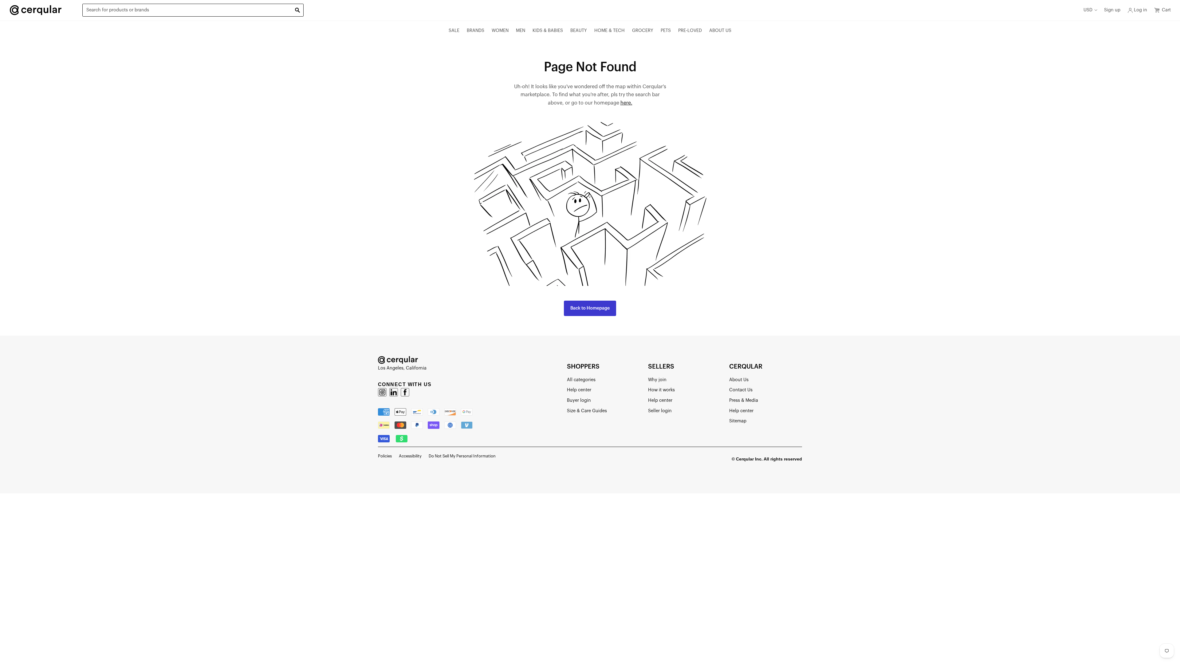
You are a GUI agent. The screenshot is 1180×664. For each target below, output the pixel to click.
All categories (581, 379)
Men (520, 30)
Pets (666, 30)
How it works (661, 390)
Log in (1140, 10)
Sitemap (737, 421)
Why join (657, 379)
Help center (579, 390)
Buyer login (579, 400)
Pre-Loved (690, 30)
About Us (720, 30)
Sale (454, 30)
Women (500, 30)
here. (626, 103)
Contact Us (741, 390)
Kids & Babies (548, 30)
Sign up (1112, 10)
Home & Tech (609, 30)
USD (1088, 10)
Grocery (642, 30)
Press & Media (743, 400)
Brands (475, 30)
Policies (385, 456)
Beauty (578, 30)
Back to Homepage (590, 308)
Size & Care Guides (587, 411)
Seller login (660, 411)
